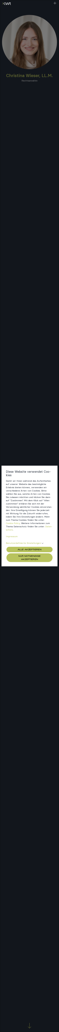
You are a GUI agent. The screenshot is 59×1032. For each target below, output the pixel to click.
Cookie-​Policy (13, 523)
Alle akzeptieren (29, 549)
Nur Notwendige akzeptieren (29, 557)
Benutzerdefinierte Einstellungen (23, 543)
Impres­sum (12, 536)
